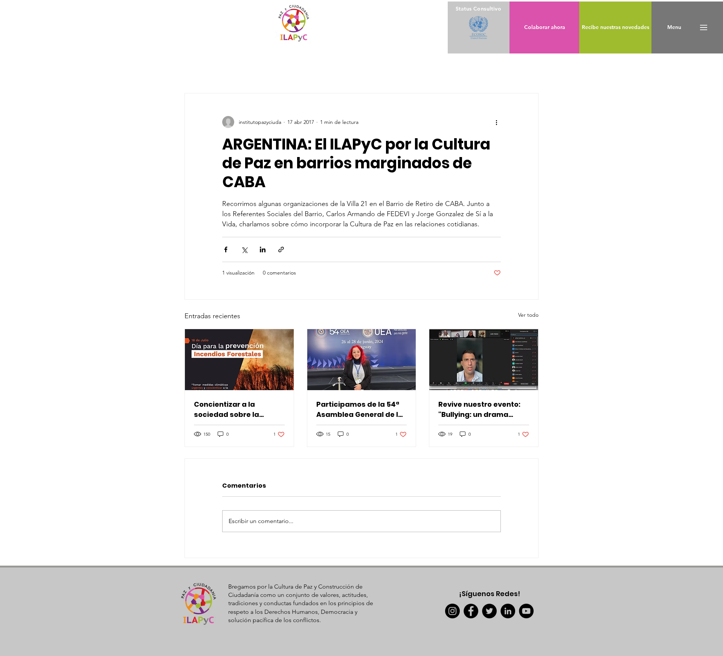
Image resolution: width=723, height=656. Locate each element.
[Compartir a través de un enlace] (281, 249)
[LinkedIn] (507, 611)
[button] (674, 27)
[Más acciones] (496, 122)
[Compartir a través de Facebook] (225, 249)
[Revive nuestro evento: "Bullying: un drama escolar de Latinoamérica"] (483, 359)
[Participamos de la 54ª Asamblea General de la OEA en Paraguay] (361, 359)
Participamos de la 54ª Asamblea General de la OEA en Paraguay (359, 410)
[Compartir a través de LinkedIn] (262, 249)
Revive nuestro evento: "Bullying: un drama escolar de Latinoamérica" (479, 410)
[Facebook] (471, 611)
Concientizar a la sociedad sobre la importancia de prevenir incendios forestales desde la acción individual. (238, 410)
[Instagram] (452, 611)
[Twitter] (489, 611)
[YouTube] (526, 611)
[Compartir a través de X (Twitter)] (244, 249)
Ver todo (528, 314)
